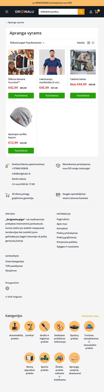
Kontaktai (62, 228)
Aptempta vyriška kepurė (17, 136)
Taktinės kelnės (78, 79)
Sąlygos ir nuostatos (68, 246)
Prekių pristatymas (67, 232)
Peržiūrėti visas (90, 316)
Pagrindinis (63, 219)
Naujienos (11, 270)
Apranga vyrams (16, 22)
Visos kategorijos (14, 261)
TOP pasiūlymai (14, 265)
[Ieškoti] (81, 12)
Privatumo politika (67, 242)
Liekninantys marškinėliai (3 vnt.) (49, 81)
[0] (96, 11)
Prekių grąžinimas (67, 237)
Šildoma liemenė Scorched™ (16, 81)
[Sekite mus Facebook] (7, 288)
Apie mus (62, 223)
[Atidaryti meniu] (6, 12)
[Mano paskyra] (91, 11)
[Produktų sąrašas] (93, 43)
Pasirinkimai (21, 95)
